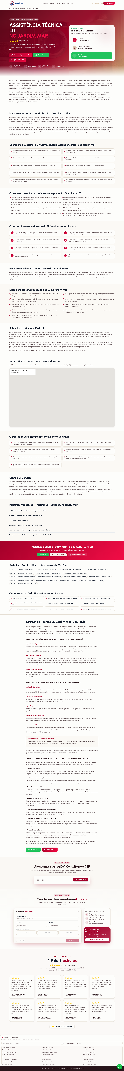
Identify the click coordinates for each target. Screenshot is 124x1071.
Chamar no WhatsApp (97, 939)
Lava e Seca (26, 932)
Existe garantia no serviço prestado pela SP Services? (25, 525)
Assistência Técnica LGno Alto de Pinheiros (75, 573)
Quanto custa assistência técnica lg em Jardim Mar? (25, 515)
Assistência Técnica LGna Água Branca (21, 569)
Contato (70, 3)
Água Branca (8, 1047)
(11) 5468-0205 (98, 3)
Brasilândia (88, 1059)
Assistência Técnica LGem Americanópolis (22, 576)
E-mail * (18, 922)
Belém (47, 1057)
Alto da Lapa (48, 1050)
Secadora (69, 932)
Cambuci (7, 1064)
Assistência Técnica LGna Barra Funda (21, 580)
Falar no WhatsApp (33, 849)
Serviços (45, 3)
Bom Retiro (88, 1057)
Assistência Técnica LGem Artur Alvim (99, 576)
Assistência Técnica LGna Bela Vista (46, 580)
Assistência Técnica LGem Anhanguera (49, 576)
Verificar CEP (82, 879)
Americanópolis (49, 1052)
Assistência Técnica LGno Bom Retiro (92, 580)
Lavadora (47, 932)
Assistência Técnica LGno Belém (69, 580)
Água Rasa (7, 1050)
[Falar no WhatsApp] (119, 1066)
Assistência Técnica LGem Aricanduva (75, 576)
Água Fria (47, 1047)
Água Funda (88, 1047)
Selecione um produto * (23, 929)
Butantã (47, 1061)
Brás (46, 1059)
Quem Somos (61, 3)
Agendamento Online (78, 554)
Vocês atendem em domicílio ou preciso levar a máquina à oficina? (29, 530)
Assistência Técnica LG (19, 8)
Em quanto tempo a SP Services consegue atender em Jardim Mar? (30, 535)
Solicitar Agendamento (22, 55)
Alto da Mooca (89, 1050)
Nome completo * (21, 916)
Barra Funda (89, 1054)
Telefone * (51, 922)
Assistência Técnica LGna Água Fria (46, 569)
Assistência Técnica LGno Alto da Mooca (48, 573)
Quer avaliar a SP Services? (63, 1026)
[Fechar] (26, 1054)
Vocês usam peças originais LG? (19, 520)
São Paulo (28, 8)
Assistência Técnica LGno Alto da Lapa (21, 573)
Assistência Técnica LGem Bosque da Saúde (23, 583)
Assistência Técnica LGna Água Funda (71, 569)
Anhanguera (89, 1052)
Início (10, 8)
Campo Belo (48, 1064)
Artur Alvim (48, 1054)
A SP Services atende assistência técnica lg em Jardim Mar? (27, 511)
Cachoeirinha (89, 1061)
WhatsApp (110, 3)
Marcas (52, 3)
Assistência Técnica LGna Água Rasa (95, 569)
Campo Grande (89, 1064)
